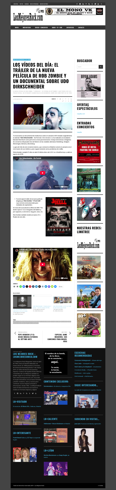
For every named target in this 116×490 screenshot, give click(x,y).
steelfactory (64, 321)
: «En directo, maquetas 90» (57, 386)
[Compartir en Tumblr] (68, 99)
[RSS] (89, 4)
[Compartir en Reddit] (66, 101)
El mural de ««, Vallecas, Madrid (27, 406)
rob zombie (57, 321)
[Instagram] (80, 4)
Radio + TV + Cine (25, 60)
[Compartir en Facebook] (57, 99)
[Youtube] (98, 4)
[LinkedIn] (83, 4)
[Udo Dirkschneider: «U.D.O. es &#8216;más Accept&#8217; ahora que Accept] (62, 300)
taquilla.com (81, 114)
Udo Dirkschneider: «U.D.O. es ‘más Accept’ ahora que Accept (62, 306)
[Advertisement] (58, 44)
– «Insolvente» (88, 367)
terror (69, 321)
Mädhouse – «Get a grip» (83, 373)
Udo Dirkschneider (34, 323)
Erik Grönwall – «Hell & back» (84, 376)
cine (20, 321)
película (53, 321)
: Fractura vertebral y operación (88, 424)
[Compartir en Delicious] (63, 101)
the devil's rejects (17, 323)
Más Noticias (16, 60)
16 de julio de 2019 (18, 99)
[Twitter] (95, 4)
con (51, 455)
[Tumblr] (92, 4)
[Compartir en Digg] (68, 101)
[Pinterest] (86, 4)
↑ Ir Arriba (100, 485)
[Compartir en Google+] (63, 99)
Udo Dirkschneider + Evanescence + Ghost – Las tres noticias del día (42, 306)
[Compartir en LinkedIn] (71, 99)
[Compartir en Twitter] (60, 99)
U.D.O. (27, 323)
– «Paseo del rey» (88, 360)
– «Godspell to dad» (84, 363)
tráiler (24, 323)
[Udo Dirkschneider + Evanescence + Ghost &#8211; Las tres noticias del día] (42, 300)
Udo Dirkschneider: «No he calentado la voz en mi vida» (20, 310)
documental (24, 321)
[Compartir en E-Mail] (71, 101)
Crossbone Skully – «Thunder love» (86, 370)
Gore (35, 321)
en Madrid (57, 424)
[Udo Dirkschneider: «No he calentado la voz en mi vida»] (22, 302)
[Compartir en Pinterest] (66, 99)
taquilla (79, 132)
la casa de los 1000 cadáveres (43, 321)
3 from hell (16, 321)
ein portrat (30, 321)
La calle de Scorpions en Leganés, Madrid (88, 390)
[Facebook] (77, 4)
